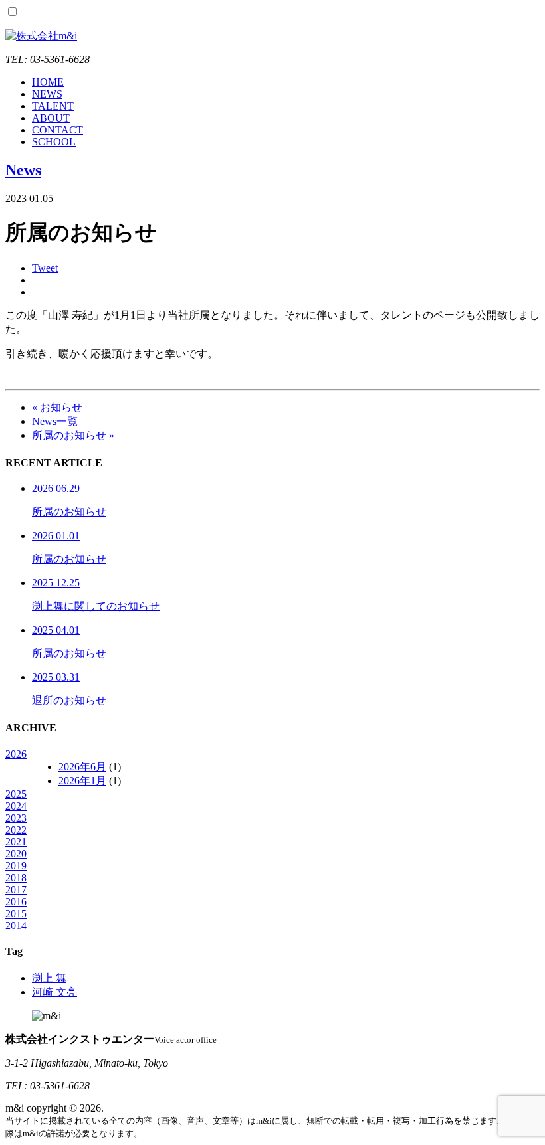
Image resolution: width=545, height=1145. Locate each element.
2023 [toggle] (16, 818)
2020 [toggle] (16, 853)
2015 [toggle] (16, 913)
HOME (48, 82)
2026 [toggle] (16, 754)
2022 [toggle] (16, 830)
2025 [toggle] (16, 794)
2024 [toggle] (16, 806)
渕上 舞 (49, 978)
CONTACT (57, 129)
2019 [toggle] (16, 865)
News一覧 (55, 421)
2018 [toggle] (16, 877)
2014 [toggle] (16, 925)
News (23, 170)
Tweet (45, 268)
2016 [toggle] (16, 901)
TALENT (53, 106)
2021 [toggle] (16, 841)
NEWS (47, 94)
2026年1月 (82, 780)
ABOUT (51, 118)
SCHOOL (54, 141)
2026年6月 (82, 766)
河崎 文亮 (54, 992)
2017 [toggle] (16, 889)
